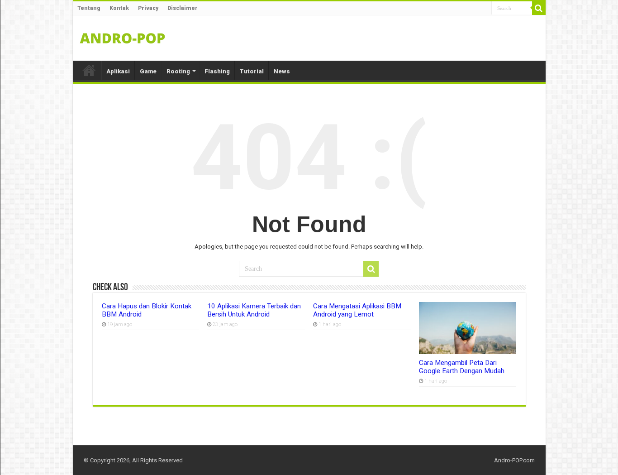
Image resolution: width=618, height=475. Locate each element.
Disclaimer (182, 8)
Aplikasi (118, 71)
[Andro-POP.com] (123, 36)
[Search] (539, 8)
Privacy (148, 8)
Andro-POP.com (514, 460)
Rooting (178, 71)
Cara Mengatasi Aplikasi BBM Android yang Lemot (357, 310)
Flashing (217, 71)
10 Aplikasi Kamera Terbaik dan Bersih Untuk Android (254, 310)
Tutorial (252, 71)
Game (148, 71)
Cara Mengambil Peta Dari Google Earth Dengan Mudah (461, 367)
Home (89, 70)
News (282, 71)
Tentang (88, 8)
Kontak (119, 8)
